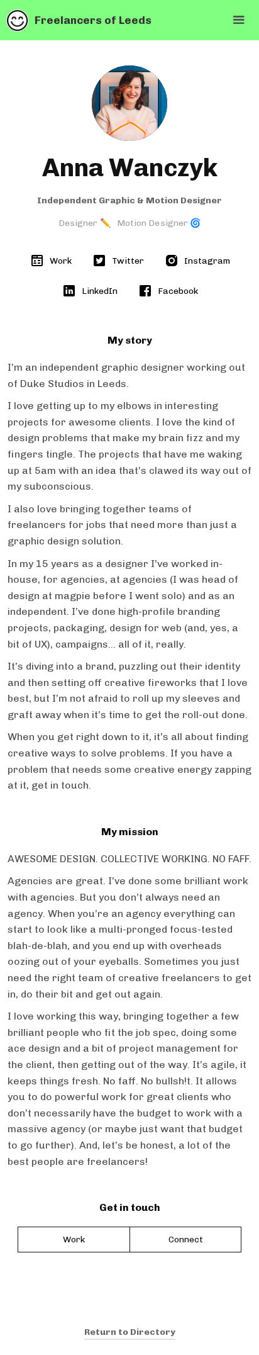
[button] (239, 20)
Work (74, 1239)
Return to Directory (129, 1332)
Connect (185, 1239)
